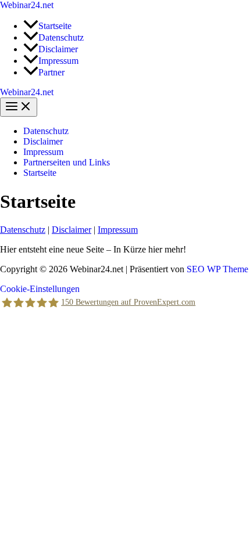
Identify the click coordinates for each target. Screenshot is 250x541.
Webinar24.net (26, 5)
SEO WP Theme (217, 269)
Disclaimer (43, 141)
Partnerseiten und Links (66, 162)
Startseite (39, 173)
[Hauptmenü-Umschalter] (18, 107)
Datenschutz (46, 131)
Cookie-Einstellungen (40, 289)
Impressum (43, 152)
